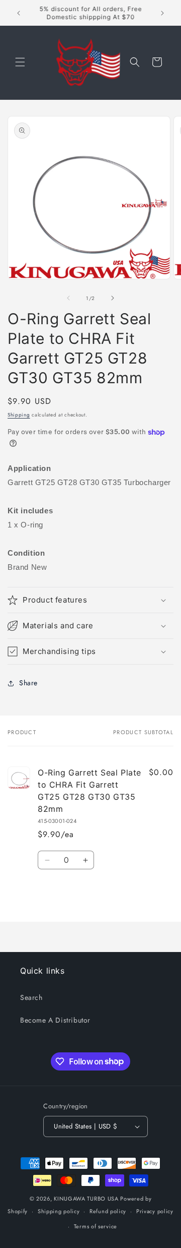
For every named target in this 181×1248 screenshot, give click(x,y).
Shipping (19, 415)
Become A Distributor (55, 1020)
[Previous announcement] (19, 13)
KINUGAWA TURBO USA (86, 1199)
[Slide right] (113, 298)
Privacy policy (154, 1211)
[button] (20, 62)
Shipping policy (59, 1211)
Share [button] (28, 683)
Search (31, 997)
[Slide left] (68, 298)
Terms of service (95, 1226)
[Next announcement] (162, 13)
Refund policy (107, 1211)
